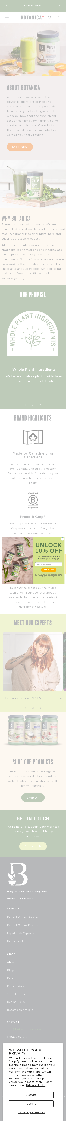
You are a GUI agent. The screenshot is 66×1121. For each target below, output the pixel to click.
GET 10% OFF (48, 570)
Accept (31, 1094)
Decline (31, 1103)
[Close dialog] (62, 538)
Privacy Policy (36, 1085)
